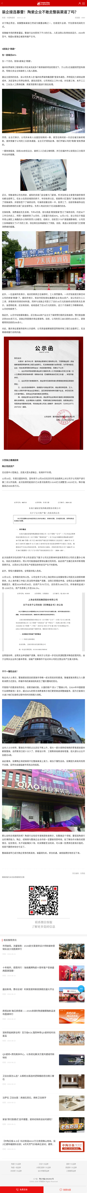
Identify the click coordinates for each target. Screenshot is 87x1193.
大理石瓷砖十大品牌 (43, 1167)
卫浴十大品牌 (43, 1164)
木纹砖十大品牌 (16, 1171)
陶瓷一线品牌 (16, 1167)
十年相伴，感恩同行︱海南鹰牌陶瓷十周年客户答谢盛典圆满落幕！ (28, 969)
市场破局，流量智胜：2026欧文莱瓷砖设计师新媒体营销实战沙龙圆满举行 (28, 947)
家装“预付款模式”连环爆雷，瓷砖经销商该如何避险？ (27, 1119)
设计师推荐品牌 (43, 1171)
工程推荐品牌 (71, 1171)
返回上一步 (2, 3)
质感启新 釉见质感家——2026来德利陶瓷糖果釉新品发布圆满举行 (28, 1012)
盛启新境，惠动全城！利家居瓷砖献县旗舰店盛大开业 (28, 989)
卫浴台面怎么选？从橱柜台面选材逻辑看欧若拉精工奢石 (28, 1078)
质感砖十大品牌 (71, 1167)
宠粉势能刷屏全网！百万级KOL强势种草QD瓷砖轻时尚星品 (28, 1034)
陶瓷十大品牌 (16, 1164)
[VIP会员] (79, 3)
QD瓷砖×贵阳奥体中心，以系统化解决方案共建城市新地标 (28, 1056)
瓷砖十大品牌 (71, 1164)
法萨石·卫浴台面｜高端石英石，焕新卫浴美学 (24, 1097)
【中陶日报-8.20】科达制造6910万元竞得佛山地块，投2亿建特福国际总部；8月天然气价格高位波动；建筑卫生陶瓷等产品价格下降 (29, 1143)
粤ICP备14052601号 (46, 1179)
